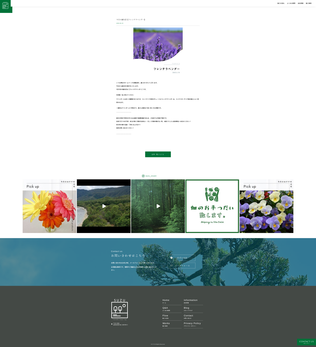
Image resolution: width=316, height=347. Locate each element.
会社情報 (300, 3)
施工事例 (308, 3)
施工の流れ (280, 3)
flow (165, 315)
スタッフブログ (188, 310)
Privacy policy (192, 323)
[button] (158, 154)
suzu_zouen (151, 176)
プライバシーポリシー (190, 326)
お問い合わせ (187, 318)
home (166, 300)
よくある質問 (291, 3)
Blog (186, 308)
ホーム (164, 302)
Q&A (165, 308)
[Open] (49, 206)
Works (166, 323)
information (191, 300)
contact (188, 315)
